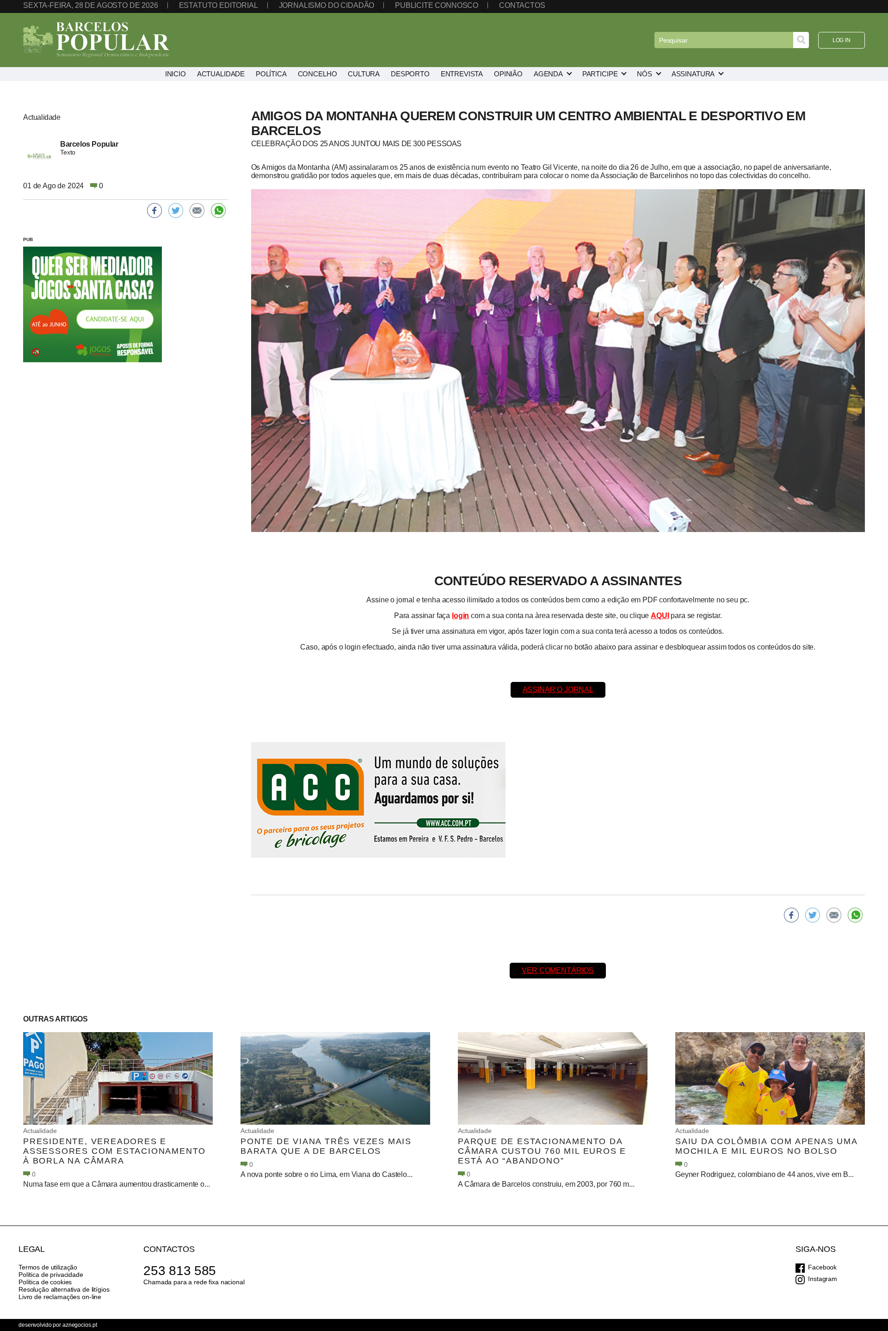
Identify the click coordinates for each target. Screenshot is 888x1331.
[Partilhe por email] (833, 915)
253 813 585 (179, 1270)
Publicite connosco (436, 5)
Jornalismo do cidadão (327, 5)
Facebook (822, 1267)
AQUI (660, 615)
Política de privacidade (50, 1274)
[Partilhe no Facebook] (791, 915)
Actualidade (39, 1130)
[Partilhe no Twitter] (812, 915)
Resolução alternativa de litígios (63, 1289)
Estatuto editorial (218, 5)
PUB (28, 239)
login (460, 615)
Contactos (522, 5)
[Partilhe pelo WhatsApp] (855, 915)
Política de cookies (45, 1282)
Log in (841, 40)
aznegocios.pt (79, 1325)
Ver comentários (558, 970)
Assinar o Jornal (558, 689)
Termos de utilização (47, 1267)
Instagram (822, 1278)
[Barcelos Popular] (96, 40)
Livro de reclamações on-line (59, 1296)
